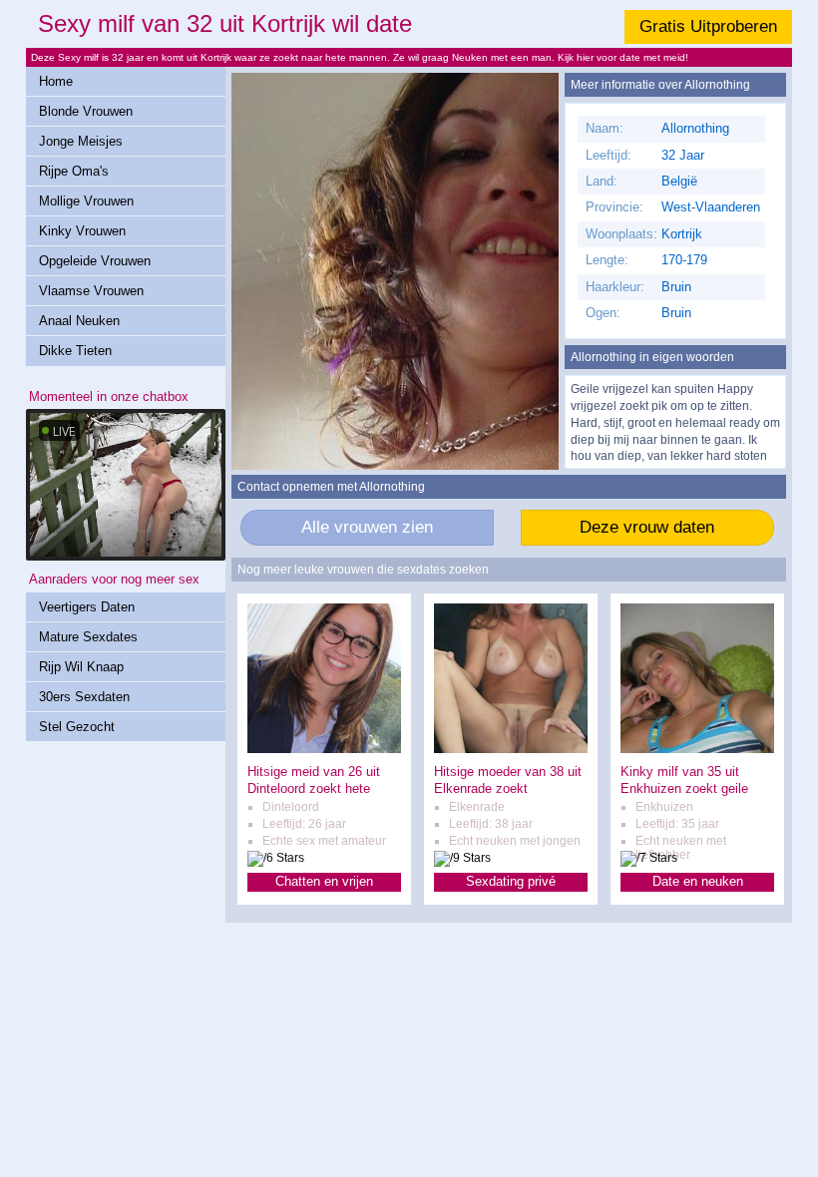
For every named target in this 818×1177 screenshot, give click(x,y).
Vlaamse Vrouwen (91, 290)
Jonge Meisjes (81, 141)
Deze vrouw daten (647, 527)
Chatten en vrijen (324, 881)
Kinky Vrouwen (82, 230)
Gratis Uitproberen (708, 26)
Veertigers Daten (87, 606)
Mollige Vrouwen (86, 201)
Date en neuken (697, 881)
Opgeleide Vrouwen (95, 260)
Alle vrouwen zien (367, 527)
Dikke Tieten (75, 350)
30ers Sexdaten (84, 696)
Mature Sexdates (88, 636)
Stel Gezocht (77, 726)
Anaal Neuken (79, 320)
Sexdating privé (511, 881)
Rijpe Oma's (74, 171)
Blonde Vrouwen (86, 111)
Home (56, 81)
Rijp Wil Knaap (81, 666)
